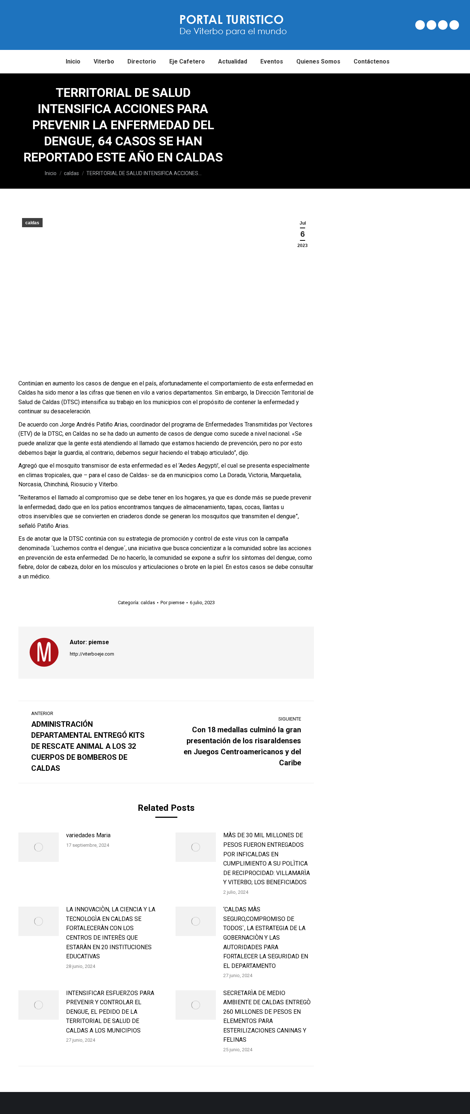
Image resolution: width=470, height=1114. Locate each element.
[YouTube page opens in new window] (454, 25)
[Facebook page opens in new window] (420, 25)
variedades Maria (88, 835)
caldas (32, 222)
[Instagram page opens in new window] (443, 25)
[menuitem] (73, 62)
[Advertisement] (358, 128)
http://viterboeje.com (92, 654)
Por (172, 602)
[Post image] (38, 847)
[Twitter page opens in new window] (431, 25)
